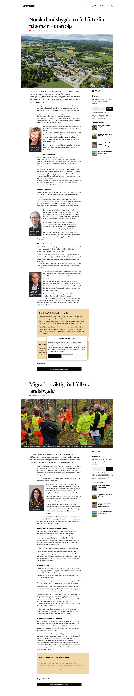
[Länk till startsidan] (28, 6)
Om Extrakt (103, 6)
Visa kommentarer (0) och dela (59, 684)
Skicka (109, 108)
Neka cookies (68, 356)
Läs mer (62, 670)
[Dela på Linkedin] (96, 91)
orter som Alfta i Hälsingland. (53, 605)
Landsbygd (34, 30)
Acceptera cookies (55, 356)
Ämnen (87, 6)
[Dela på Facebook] (93, 91)
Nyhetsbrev (95, 6)
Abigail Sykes (41, 679)
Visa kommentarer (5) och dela (59, 369)
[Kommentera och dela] (30, 395)
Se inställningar (80, 356)
